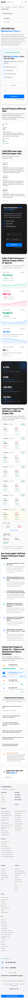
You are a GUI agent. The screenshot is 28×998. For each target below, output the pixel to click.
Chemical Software (5, 817)
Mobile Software (18, 815)
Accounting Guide (4, 897)
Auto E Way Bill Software (6, 848)
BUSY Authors (4, 906)
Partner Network (4, 877)
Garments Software (5, 834)
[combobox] (14, 22)
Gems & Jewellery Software (20, 811)
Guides (2, 894)
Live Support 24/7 (6, 958)
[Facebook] (15, 989)
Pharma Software (18, 821)
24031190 (5, 177)
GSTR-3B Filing (4, 926)
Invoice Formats (18, 879)
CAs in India (3, 903)
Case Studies (17, 875)
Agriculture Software (5, 811)
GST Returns (3, 921)
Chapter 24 (21, 7)
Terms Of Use (16, 984)
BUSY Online (17, 794)
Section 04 (14, 7)
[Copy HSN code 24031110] (9, 164)
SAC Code (3, 950)
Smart (3, 797)
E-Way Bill (3, 944)
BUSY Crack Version (14, 985)
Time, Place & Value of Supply (7, 932)
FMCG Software (4, 830)
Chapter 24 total (6, 534)
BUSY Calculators (18, 881)
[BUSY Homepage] (8, 2)
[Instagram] (17, 989)
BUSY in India (3, 873)
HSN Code (3, 948)
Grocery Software (18, 813)
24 (3, 125)
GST (2, 916)
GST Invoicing (4, 940)
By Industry (3, 808)
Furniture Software (5, 832)
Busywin (3, 910)
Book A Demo (14, 96)
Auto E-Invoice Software (6, 850)
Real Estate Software (19, 823)
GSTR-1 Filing (4, 924)
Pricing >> (17, 804)
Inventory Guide (4, 899)
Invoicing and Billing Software (7, 854)
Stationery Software (19, 828)
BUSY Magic (4, 792)
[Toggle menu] (25, 2)
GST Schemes (4, 928)
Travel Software (18, 830)
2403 (4, 129)
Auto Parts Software (5, 813)
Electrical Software (5, 823)
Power (3, 799)
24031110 (5, 164)
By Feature (3, 838)
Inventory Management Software (8, 856)
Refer (2, 879)
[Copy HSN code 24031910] (9, 191)
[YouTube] (12, 989)
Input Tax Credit (4, 946)
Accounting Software (6, 786)
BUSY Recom (17, 797)
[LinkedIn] (10, 989)
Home (2, 7)
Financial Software (5, 846)
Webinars (17, 877)
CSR (4, 984)
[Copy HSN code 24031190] (9, 177)
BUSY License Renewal (19, 871)
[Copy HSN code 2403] (6, 129)
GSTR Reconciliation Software (7, 852)
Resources (17, 865)
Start (3, 795)
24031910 (5, 190)
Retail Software (18, 826)
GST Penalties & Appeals (6, 934)
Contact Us (3, 871)
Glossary (3, 901)
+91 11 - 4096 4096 (10, 968)
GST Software (4, 843)
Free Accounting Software (20, 873)
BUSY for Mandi (18, 799)
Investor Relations (9, 984)
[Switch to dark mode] (22, 2)
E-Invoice (3, 942)
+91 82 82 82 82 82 (10, 962)
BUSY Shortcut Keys (5, 908)
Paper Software (18, 819)
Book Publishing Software (6, 815)
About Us (3, 868)
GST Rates (3, 938)
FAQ (15, 883)
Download (17, 868)
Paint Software (18, 817)
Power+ (3, 801)
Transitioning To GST (5, 936)
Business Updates (4, 912)
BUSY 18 (16, 887)
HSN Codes (8, 7)
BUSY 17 (16, 885)
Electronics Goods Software (6, 825)
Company (3, 865)
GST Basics (3, 919)
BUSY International (5, 875)
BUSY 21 (16, 890)
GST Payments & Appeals (6, 930)
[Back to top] (25, 996)
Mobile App (17, 792)
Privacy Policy (21, 984)
